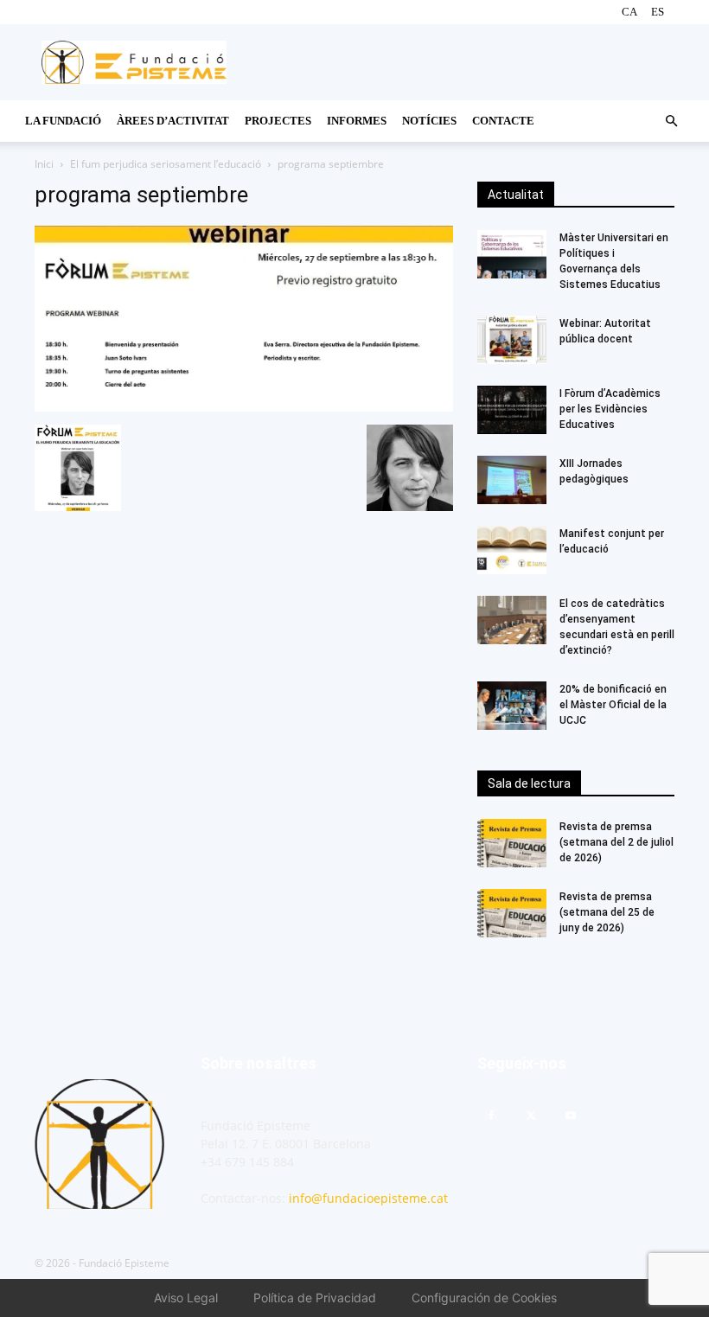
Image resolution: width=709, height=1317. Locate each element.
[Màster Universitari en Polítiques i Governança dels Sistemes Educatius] (511, 254)
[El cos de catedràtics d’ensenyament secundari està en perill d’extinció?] (511, 620)
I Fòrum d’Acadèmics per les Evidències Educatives (611, 409)
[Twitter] (531, 1116)
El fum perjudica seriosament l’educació (165, 164)
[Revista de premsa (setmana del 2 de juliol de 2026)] (511, 843)
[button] (671, 121)
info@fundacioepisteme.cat (368, 1198)
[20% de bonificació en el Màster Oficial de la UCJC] (511, 705)
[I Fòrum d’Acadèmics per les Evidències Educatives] (511, 410)
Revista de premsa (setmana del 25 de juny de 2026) (607, 912)
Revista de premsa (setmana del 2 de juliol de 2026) (616, 842)
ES (657, 11)
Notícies (429, 120)
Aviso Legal (186, 1297)
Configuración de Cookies (484, 1297)
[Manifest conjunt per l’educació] (511, 550)
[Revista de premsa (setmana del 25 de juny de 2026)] (511, 913)
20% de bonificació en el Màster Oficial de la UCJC (613, 704)
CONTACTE (503, 120)
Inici (44, 164)
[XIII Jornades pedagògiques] (511, 480)
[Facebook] (491, 1116)
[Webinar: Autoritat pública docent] (511, 340)
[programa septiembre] (244, 407)
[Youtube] (570, 1116)
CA (629, 11)
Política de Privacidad (314, 1297)
